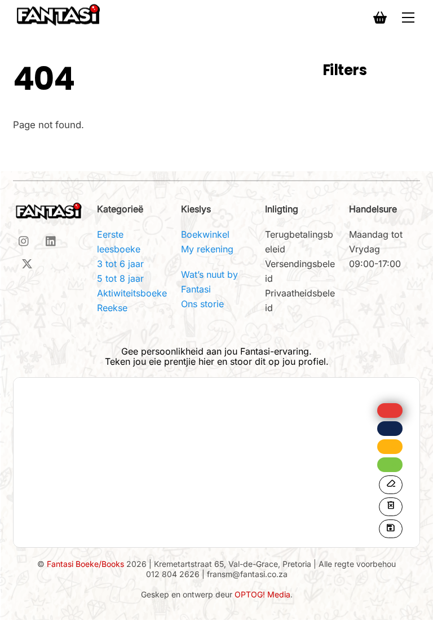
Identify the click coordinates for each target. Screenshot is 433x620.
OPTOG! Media (262, 594)
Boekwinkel (205, 234)
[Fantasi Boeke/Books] (58, 14)
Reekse (112, 307)
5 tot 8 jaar (120, 278)
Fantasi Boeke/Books (85, 564)
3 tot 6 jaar (120, 263)
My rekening (207, 249)
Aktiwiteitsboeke (132, 293)
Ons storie (202, 303)
